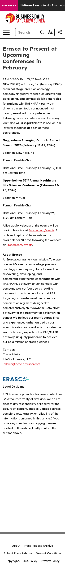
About (16, 545)
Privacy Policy (50, 561)
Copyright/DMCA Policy (21, 561)
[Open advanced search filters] (50, 32)
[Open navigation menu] (6, 32)
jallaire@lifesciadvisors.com (21, 364)
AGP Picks (9, 5)
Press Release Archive (38, 545)
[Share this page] (59, 32)
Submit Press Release (18, 553)
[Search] (42, 32)
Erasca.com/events (41, 230)
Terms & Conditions (48, 553)
